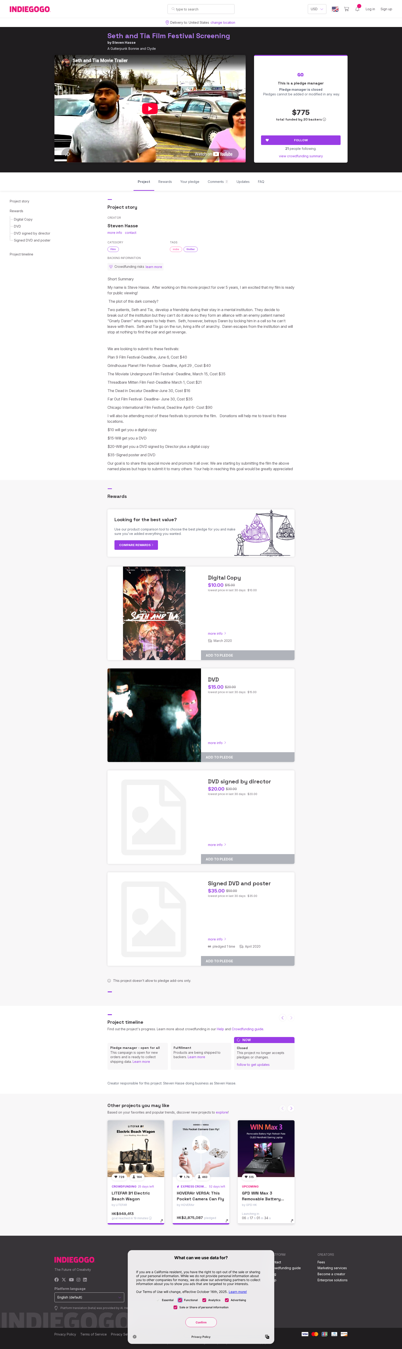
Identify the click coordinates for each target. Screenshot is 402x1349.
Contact (275, 1262)
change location (223, 22)
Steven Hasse (124, 42)
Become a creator (331, 1274)
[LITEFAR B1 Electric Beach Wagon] (135, 1148)
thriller (191, 249)
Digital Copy (23, 219)
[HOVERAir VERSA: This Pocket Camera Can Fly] (201, 1148)
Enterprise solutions (333, 1280)
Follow (301, 140)
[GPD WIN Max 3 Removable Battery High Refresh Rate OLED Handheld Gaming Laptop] (266, 1148)
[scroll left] (282, 1017)
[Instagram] (78, 1280)
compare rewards (135, 545)
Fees (321, 1262)
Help (220, 1029)
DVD (17, 226)
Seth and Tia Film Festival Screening (168, 35)
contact (130, 233)
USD (314, 9)
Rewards (16, 211)
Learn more (141, 1062)
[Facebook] (56, 1280)
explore (222, 1112)
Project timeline (21, 254)
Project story (19, 201)
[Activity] (357, 9)
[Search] (173, 9)
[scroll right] (291, 1108)
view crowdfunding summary (301, 156)
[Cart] (346, 9)
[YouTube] (71, 1280)
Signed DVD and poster (32, 240)
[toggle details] (164, 1223)
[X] (64, 1280)
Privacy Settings (123, 1334)
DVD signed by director (32, 233)
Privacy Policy (65, 1334)
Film (113, 249)
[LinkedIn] (85, 1280)
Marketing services (332, 1268)
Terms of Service (93, 1334)
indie (176, 249)
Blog (272, 1274)
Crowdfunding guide (247, 1029)
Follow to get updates (253, 1065)
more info (114, 233)
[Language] (335, 9)
